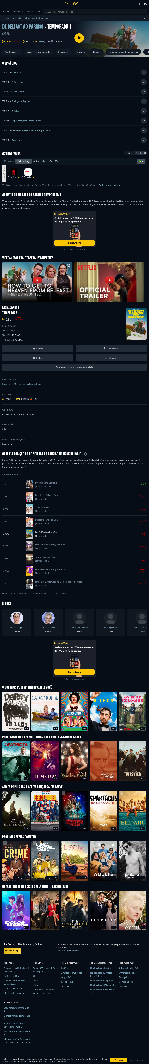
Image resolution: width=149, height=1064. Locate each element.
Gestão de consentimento (67, 950)
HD (50, 161)
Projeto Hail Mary (13, 976)
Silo (34, 976)
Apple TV (66, 977)
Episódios (63, 51)
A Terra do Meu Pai (128, 968)
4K (43, 161)
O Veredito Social (127, 972)
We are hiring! (12, 950)
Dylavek (123, 986)
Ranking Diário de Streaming (123, 51)
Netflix (64, 968)
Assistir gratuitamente (38, 51)
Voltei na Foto (126, 981)
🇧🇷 (140, 161)
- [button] (11, 72)
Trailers (97, 51)
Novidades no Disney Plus (103, 985)
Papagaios (124, 977)
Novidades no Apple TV (102, 980)
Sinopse (81, 51)
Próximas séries (11, 1002)
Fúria (35, 985)
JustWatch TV (68, 986)
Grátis (36, 161)
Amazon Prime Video (71, 972)
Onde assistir (12, 51)
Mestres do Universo (14, 992)
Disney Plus (67, 981)
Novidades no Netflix (100, 968)
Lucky (35, 980)
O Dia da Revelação (13, 988)
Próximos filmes (126, 962)
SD (56, 161)
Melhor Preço (23, 161)
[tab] (74, 72)
